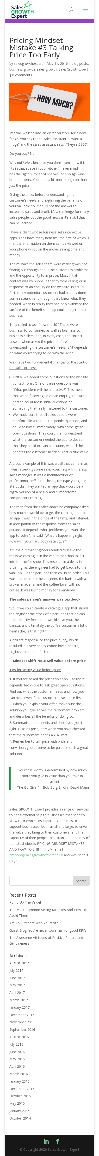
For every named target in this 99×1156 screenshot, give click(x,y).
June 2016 (17, 1051)
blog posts (80, 63)
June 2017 (17, 978)
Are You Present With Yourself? (33, 923)
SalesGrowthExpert (73, 69)
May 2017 (17, 985)
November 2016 (22, 1022)
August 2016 (19, 1037)
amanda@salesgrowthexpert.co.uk (36, 855)
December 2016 (21, 1015)
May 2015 (17, 1103)
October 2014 (20, 1118)
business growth (22, 69)
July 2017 (16, 970)
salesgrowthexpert (28, 63)
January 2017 (19, 1007)
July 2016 (16, 1044)
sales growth (47, 69)
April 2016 (17, 1066)
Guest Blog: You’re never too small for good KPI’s (47, 930)
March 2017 (18, 1000)
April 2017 (17, 992)
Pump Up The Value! (25, 902)
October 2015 (20, 1096)
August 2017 (19, 963)
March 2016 (18, 1074)
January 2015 (19, 1110)
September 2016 (22, 1029)
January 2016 (19, 1081)
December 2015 (21, 1088)
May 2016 (17, 1059)
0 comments (22, 75)
